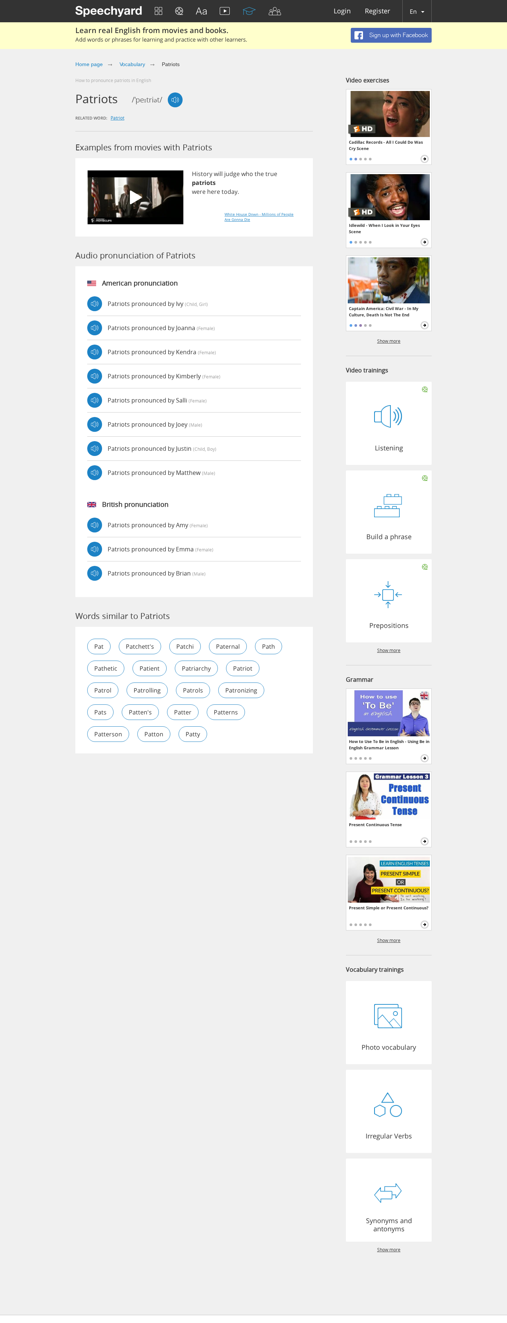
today (230, 192)
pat (99, 646)
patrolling (147, 690)
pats (100, 712)
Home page (89, 64)
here (213, 192)
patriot (117, 118)
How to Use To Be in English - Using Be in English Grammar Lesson (389, 744)
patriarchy (196, 668)
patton (153, 734)
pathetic (105, 668)
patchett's (140, 646)
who (247, 174)
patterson (108, 734)
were (199, 192)
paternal (228, 646)
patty (193, 734)
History (202, 174)
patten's (140, 712)
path (268, 646)
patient (150, 668)
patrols (193, 690)
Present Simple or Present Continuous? (388, 907)
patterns (226, 712)
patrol (102, 690)
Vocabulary (132, 64)
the (259, 174)
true (271, 174)
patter (183, 712)
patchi (185, 646)
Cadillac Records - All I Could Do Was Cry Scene (386, 145)
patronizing (241, 690)
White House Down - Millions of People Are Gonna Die (259, 217)
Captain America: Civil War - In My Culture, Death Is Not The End (383, 311)
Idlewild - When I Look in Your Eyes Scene (384, 228)
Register (377, 11)
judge (232, 174)
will (218, 174)
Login (342, 11)
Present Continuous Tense (375, 824)
